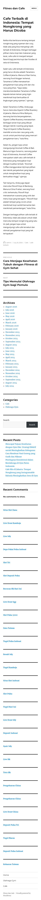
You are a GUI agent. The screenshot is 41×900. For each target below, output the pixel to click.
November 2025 (12, 335)
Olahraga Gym (11, 407)
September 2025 (12, 341)
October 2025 (11, 338)
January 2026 (11, 329)
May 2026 (9, 316)
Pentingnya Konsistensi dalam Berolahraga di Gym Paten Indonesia (19, 463)
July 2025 (9, 348)
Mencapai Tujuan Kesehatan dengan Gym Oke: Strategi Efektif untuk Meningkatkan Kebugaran (20, 447)
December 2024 (12, 370)
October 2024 (11, 376)
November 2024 (12, 373)
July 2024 (9, 386)
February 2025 (12, 364)
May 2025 (9, 354)
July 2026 (9, 310)
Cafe (26, 243)
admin (8, 243)
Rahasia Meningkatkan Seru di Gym (21, 475)
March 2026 (10, 322)
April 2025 (10, 357)
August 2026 (11, 307)
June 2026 (10, 313)
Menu (34, 8)
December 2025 (12, 332)
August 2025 (11, 345)
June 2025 (10, 351)
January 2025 (11, 367)
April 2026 (10, 319)
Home (6, 875)
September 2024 (12, 379)
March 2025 (10, 360)
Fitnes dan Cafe (14, 8)
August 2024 (11, 383)
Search (6, 420)
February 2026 (12, 326)
